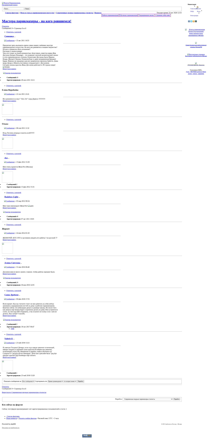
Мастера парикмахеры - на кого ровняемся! (36, 21)
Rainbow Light (11, 197)
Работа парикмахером (110, 15)
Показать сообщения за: (13, 381)
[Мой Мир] (196, 21)
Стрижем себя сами (162, 15)
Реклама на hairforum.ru (10, 428)
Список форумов (12, 416)
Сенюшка (9, 36)
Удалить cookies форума (27, 418)
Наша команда (11, 418)
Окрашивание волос (146, 15)
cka (6, 158)
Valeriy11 (8, 338)
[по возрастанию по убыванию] (74, 381)
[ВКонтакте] (189, 21)
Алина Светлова (12, 263)
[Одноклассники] (193, 21)
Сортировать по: (41, 381)
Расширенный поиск (10, 5)
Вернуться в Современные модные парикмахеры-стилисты (24, 392)
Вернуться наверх (9, 69)
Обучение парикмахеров (128, 15)
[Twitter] (191, 21)
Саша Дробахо (11, 295)
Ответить (5, 26)
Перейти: (118, 399)
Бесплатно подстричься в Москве (196, 56)
